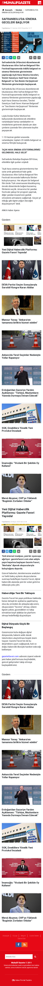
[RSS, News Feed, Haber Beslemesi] (24, 944)
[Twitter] (7, 57)
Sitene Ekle (21, 939)
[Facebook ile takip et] (19, 944)
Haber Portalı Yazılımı (23, 980)
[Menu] (40, 3)
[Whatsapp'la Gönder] (14, 57)
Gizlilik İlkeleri (34, 936)
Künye (15, 936)
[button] (30, 57)
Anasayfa (6, 936)
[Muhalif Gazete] (16, 2)
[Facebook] (3, 57)
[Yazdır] (18, 57)
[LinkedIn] (10, 57)
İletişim (23, 936)
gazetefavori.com (10, 656)
